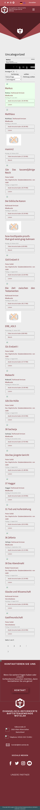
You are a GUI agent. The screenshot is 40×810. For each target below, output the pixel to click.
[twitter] (8, 2)
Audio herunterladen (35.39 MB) (18, 213)
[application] (20, 66)
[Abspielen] (8, 67)
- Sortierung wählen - (20, 74)
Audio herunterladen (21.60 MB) (18, 275)
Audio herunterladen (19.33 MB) (18, 416)
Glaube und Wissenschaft (18, 591)
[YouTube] (13, 2)
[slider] (23, 67)
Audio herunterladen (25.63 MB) (18, 630)
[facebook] (5, 2)
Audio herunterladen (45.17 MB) (18, 303)
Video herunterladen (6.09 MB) (17, 246)
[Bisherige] (10, 67)
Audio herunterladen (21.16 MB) (18, 578)
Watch (10, 160)
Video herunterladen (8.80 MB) (17, 333)
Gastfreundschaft (14, 617)
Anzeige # (8, 71)
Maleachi (9, 374)
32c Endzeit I (11, 346)
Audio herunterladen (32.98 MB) (18, 604)
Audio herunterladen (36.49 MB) (18, 101)
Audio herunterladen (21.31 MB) (18, 550)
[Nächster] (12, 67)
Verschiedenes (10, 599)
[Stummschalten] (30, 67)
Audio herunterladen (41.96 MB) (18, 126)
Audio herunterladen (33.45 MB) (18, 387)
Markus (9, 88)
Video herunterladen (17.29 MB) (18, 156)
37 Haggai (10, 483)
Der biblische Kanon (15, 201)
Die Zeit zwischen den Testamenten (20, 289)
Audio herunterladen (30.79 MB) (18, 188)
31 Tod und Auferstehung (18, 509)
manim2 (9, 149)
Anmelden (32, 2)
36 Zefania (10, 537)
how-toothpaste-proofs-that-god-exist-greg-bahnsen (20, 238)
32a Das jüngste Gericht (17, 454)
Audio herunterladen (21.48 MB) (18, 470)
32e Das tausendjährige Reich (20, 171)
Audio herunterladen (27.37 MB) (18, 362)
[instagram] (11, 2)
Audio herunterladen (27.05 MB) (18, 442)
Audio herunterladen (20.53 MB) (18, 524)
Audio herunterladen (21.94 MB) (18, 496)
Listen (10, 104)
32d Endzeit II (12, 259)
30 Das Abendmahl (14, 563)
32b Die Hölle (12, 400)
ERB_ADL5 (10, 326)
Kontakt (20, 690)
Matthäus (10, 114)
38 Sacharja (11, 429)
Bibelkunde (9, 95)
